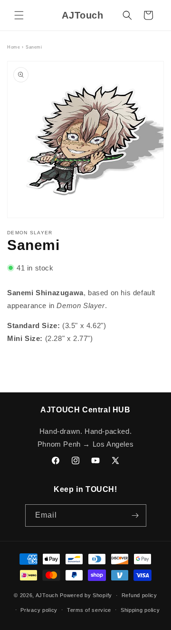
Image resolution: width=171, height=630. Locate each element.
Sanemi (34, 47)
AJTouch (47, 595)
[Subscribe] (135, 515)
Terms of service (89, 610)
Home (13, 47)
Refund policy (139, 595)
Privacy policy (38, 610)
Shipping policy (140, 610)
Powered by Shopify (86, 595)
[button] (19, 15)
